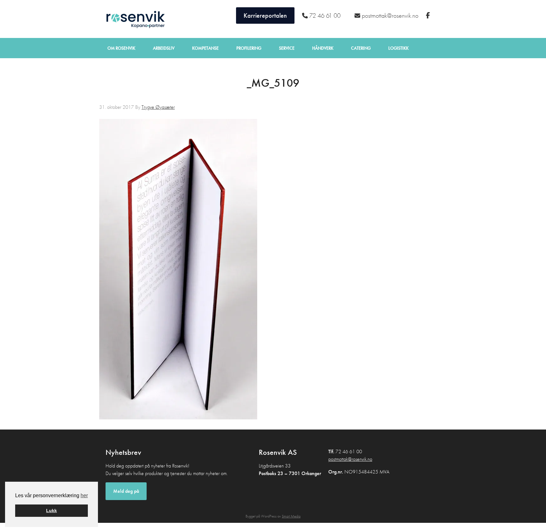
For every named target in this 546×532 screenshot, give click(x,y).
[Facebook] (429, 15)
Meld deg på (126, 491)
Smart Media (291, 516)
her (84, 495)
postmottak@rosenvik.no (350, 459)
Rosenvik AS (134, 19)
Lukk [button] (51, 510)
